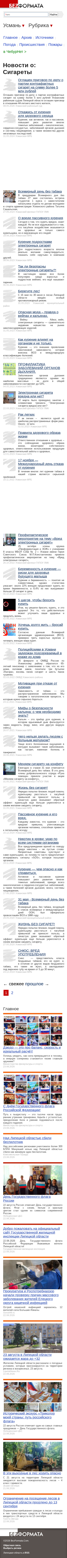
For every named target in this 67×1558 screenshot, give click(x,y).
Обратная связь (12, 1545)
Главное (10, 37)
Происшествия (32, 44)
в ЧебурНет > (14, 52)
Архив (26, 37)
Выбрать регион (12, 1548)
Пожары (55, 44)
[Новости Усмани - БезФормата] (22, 4)
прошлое (34, 983)
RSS (27, 1553)
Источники (44, 37)
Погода (9, 44)
